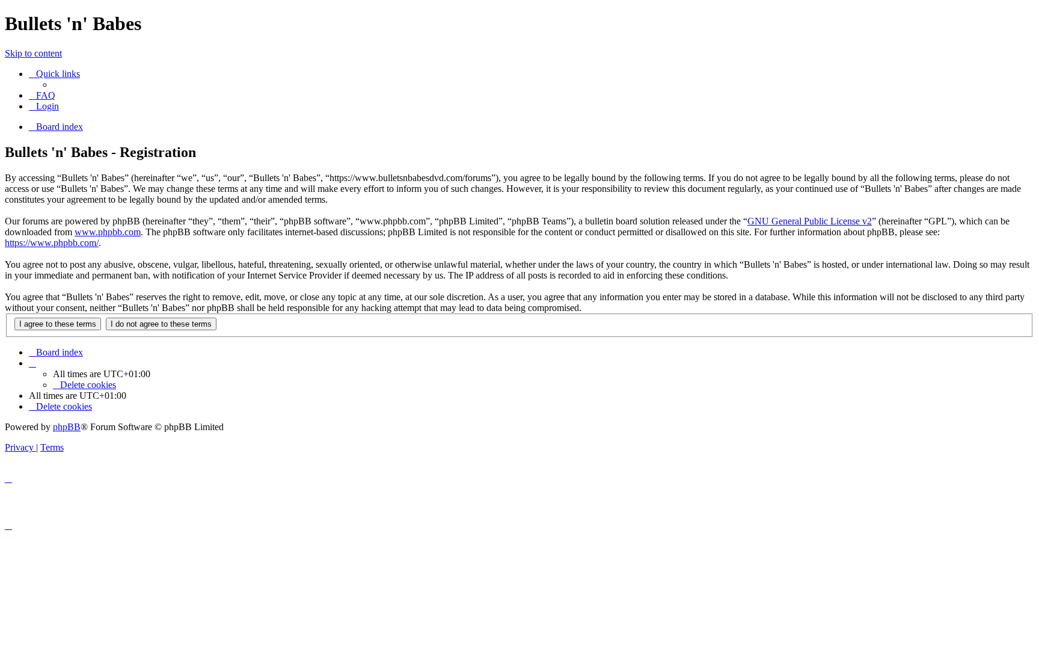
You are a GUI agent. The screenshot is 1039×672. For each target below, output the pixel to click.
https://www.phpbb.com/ (52, 243)
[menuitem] (42, 95)
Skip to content (33, 53)
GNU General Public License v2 (809, 221)
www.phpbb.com (108, 232)
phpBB (67, 427)
